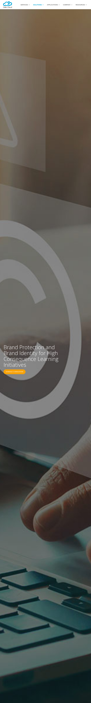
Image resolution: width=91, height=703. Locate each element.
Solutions (37, 5)
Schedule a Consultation (14, 371)
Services (24, 5)
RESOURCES (80, 5)
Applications (52, 5)
